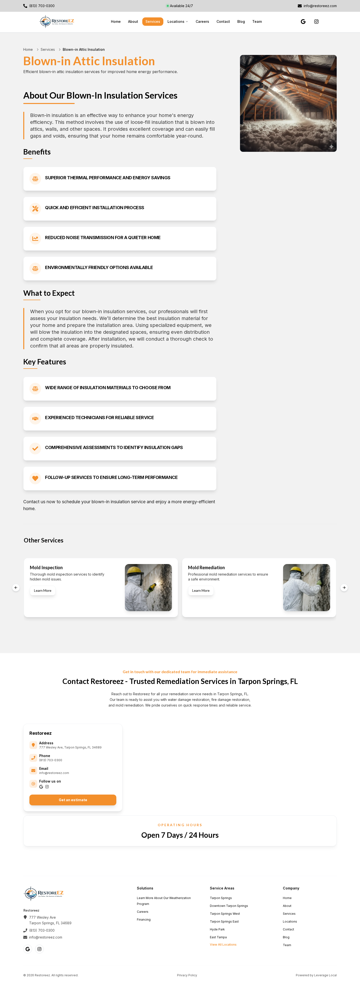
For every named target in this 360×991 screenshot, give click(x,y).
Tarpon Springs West (225, 913)
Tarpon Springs (221, 898)
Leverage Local (325, 975)
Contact (223, 21)
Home (116, 21)
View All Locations (223, 944)
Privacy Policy (187, 975)
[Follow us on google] (303, 21)
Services (152, 21)
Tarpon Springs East (224, 921)
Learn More (42, 590)
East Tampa (218, 937)
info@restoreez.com (54, 773)
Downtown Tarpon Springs (229, 906)
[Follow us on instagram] (316, 21)
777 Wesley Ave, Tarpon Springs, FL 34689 (70, 747)
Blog (241, 21)
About (133, 21)
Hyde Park (217, 929)
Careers (202, 21)
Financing (144, 919)
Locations (176, 21)
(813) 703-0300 (50, 760)
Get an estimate (73, 800)
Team (257, 21)
